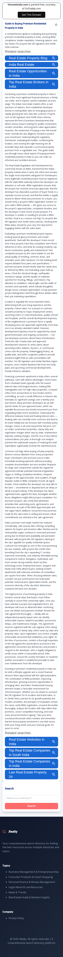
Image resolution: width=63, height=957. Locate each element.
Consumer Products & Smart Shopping (31, 877)
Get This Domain (31, 14)
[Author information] (56, 25)
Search (31, 806)
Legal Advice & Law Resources (26, 887)
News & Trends (17, 892)
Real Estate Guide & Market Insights (29, 897)
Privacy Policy (16, 918)
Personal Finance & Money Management (32, 882)
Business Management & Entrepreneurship (34, 871)
